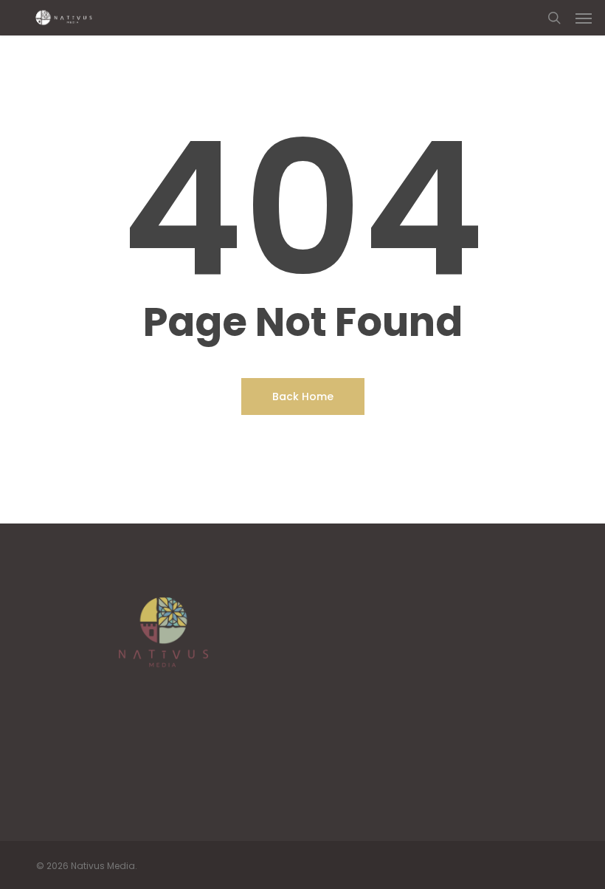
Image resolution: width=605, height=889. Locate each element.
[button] (583, 17)
